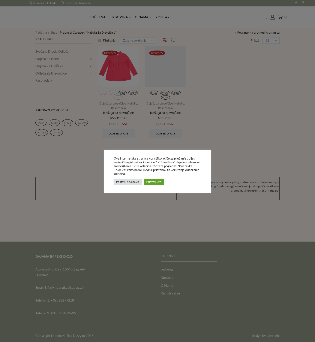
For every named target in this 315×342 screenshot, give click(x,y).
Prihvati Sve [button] (153, 182)
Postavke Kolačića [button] (127, 182)
